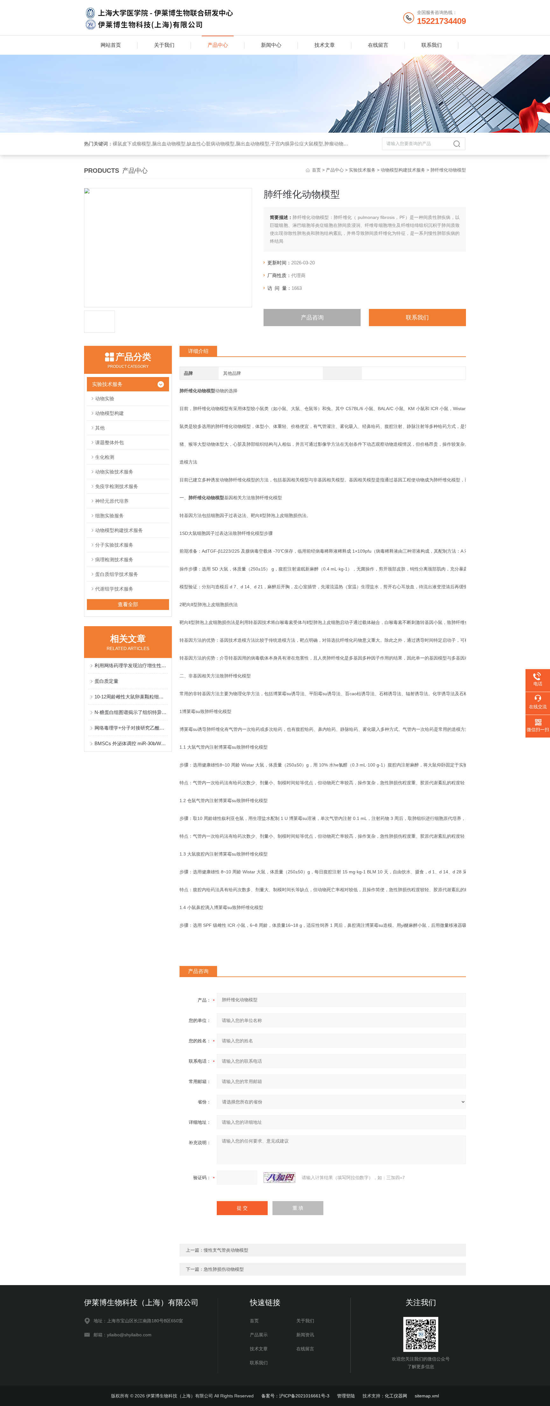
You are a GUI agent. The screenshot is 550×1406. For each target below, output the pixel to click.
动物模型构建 (109, 413)
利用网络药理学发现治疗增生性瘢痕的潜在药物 (131, 665)
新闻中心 (271, 45)
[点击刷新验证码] (279, 1177)
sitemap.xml (427, 1395)
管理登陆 (346, 1395)
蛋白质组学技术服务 (116, 574)
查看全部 (128, 604)
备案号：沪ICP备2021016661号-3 (295, 1395)
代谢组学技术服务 (114, 588)
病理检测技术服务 (114, 559)
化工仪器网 (396, 1395)
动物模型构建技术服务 (403, 169)
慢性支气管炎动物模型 (226, 1250)
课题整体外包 (109, 442)
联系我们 (431, 45)
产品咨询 (312, 317)
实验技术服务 (362, 169)
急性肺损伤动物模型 (224, 1269)
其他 (100, 427)
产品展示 (259, 1334)
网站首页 (111, 45)
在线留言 (378, 45)
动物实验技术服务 (114, 471)
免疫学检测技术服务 (116, 486)
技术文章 (324, 45)
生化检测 (104, 457)
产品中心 (218, 45)
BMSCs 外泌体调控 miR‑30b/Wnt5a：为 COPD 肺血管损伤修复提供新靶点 (131, 743)
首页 (316, 169)
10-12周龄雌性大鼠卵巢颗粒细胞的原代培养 (131, 696)
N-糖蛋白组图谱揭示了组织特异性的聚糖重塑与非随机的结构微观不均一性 (131, 712)
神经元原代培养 (112, 501)
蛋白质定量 (106, 681)
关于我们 (164, 45)
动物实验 (104, 398)
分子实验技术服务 (114, 545)
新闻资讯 (305, 1334)
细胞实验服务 (109, 515)
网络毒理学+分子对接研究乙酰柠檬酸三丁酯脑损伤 (131, 728)
